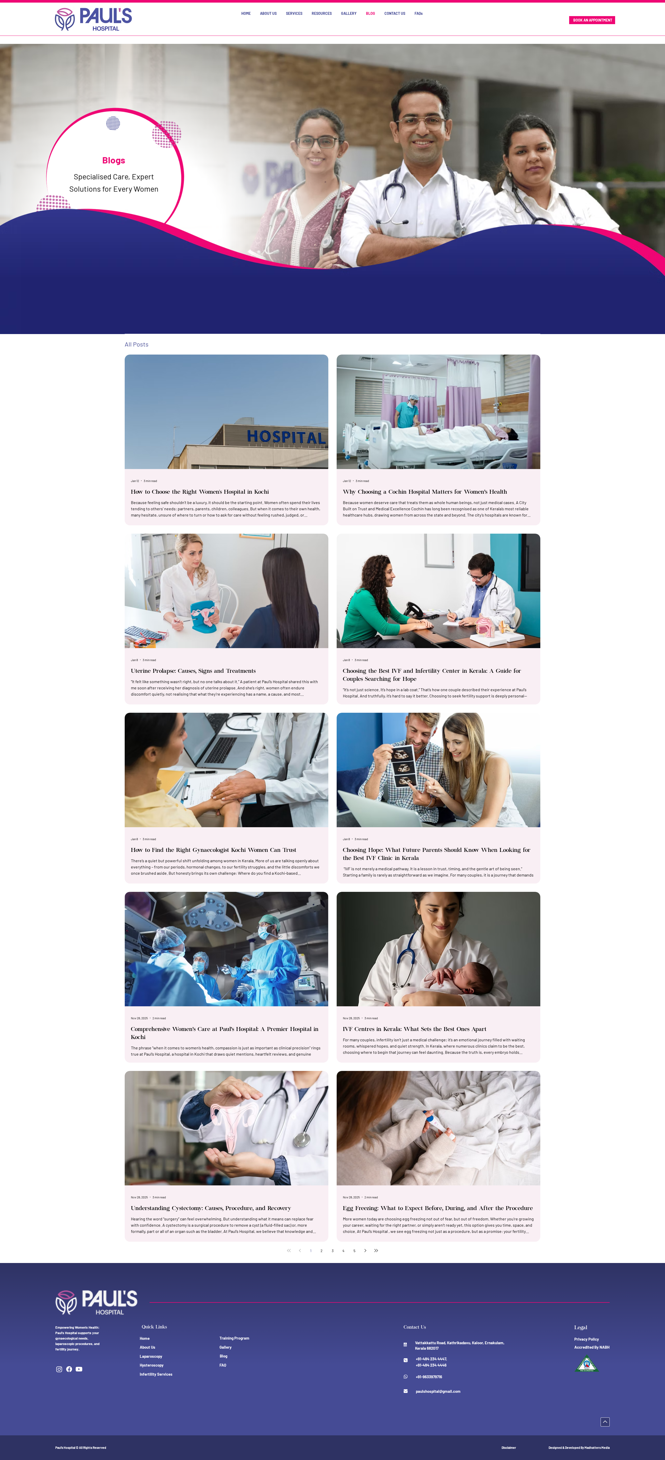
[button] (268, 13)
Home (145, 1338)
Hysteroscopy (152, 1365)
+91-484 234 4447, (431, 1358)
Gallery (226, 1347)
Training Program (234, 1338)
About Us (147, 1347)
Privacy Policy (586, 1339)
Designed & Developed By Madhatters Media (579, 1447)
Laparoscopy (151, 1356)
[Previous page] (299, 1250)
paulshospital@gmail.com (438, 1391)
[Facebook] (69, 1369)
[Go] (605, 1422)
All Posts (137, 344)
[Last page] (376, 1250)
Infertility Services (156, 1374)
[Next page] (365, 1250)
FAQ (223, 1365)
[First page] (289, 1250)
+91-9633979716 (429, 1376)
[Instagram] (59, 1369)
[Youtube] (79, 1369)
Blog (223, 1356)
